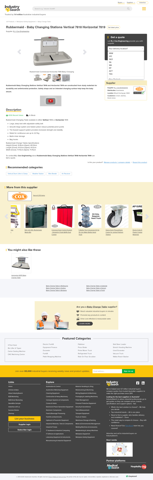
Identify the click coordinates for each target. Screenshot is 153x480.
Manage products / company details (117, 162)
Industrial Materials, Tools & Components (59, 424)
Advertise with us (14, 407)
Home (10, 386)
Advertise (142, 3)
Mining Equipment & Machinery (86, 393)
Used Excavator (119, 350)
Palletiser (81, 344)
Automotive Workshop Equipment (57, 390)
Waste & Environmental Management (88, 424)
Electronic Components (53, 410)
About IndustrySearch (15, 393)
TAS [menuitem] (110, 74)
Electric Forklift (48, 344)
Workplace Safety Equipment (26, 22)
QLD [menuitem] (111, 59)
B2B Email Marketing (15, 400)
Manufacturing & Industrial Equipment (58, 441)
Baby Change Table (44, 22)
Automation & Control (53, 386)
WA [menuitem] (110, 65)
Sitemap (11, 413)
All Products (10, 22)
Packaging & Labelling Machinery (87, 397)
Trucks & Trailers (81, 417)
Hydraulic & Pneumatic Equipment (57, 420)
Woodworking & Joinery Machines (87, 430)
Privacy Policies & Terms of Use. (57, 477)
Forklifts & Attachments (54, 417)
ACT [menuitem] (111, 71)
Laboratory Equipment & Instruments (58, 437)
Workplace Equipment (83, 434)
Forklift (45, 354)
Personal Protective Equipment (86, 403)
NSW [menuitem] (111, 53)
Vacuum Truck (118, 354)
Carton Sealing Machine (16, 351)
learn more (84, 324)
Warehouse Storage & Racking (86, 420)
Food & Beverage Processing (55, 413)
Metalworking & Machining (84, 390)
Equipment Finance (50, 347)
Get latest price (113, 27)
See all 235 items (39, 195)
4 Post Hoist (12, 345)
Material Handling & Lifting (84, 386)
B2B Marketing (13, 397)
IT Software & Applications (55, 434)
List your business (24, 418)
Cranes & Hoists (51, 403)
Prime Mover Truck (85, 350)
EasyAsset (129, 426)
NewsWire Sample (14, 403)
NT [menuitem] (110, 68)
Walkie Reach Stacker (121, 357)
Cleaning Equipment (53, 393)
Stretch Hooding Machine (122, 347)
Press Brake (82, 347)
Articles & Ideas (13, 390)
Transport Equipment (82, 413)
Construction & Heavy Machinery (57, 397)
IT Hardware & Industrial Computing (58, 430)
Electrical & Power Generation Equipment (59, 407)
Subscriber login (25, 430)
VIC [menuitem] (110, 56)
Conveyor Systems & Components (57, 400)
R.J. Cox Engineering (21, 31)
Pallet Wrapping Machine (52, 357)
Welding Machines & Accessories (86, 427)
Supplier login (24, 424)
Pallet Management (82, 400)
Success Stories (13, 410)
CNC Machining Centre (16, 354)
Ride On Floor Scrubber (87, 357)
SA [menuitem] (110, 62)
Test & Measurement (82, 410)
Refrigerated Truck (85, 354)
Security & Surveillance (83, 407)
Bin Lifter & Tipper (14, 348)
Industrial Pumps (51, 427)
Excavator (46, 350)
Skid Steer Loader (119, 344)
